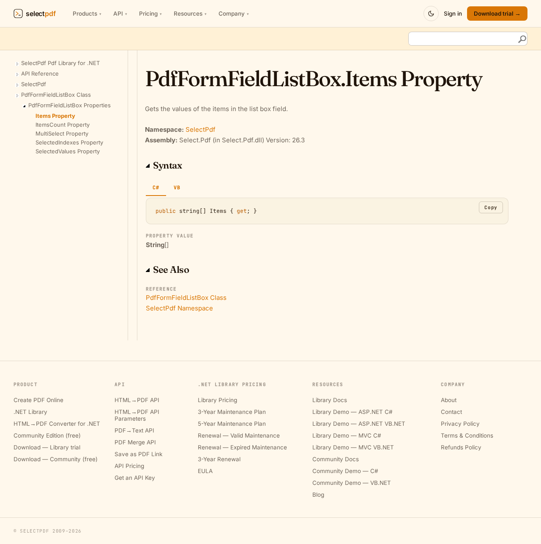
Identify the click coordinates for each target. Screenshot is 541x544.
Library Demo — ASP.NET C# (352, 411)
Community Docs (335, 459)
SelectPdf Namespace (179, 308)
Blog (318, 494)
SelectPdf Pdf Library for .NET (60, 63)
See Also (171, 269)
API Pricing (129, 465)
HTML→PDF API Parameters (137, 415)
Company (234, 13)
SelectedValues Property (68, 151)
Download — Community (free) (56, 459)
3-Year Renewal (219, 459)
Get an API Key (135, 477)
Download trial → (497, 13)
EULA (205, 471)
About (448, 400)
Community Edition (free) (47, 435)
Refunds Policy (461, 447)
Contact (451, 411)
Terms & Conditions (467, 435)
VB (177, 187)
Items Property (55, 115)
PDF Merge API (135, 442)
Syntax (167, 165)
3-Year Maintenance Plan (232, 411)
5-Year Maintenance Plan (232, 423)
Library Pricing (217, 400)
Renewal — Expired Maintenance (242, 447)
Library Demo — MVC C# (346, 435)
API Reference (40, 73)
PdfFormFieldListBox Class (56, 94)
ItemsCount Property (63, 124)
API (120, 13)
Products (87, 13)
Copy (490, 207)
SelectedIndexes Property (69, 142)
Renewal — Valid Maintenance (239, 435)
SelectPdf (33, 84)
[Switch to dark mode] (431, 13)
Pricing (150, 13)
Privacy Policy (460, 423)
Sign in (453, 13)
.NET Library (30, 411)
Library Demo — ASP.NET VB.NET (358, 423)
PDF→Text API (134, 430)
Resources (190, 13)
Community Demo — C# (345, 471)
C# (156, 187)
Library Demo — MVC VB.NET (353, 447)
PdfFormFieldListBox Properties (69, 105)
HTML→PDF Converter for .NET (57, 423)
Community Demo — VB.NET (351, 482)
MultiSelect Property (62, 133)
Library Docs (329, 400)
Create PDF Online (38, 400)
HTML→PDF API (137, 400)
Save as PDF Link (138, 454)
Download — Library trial (47, 447)
